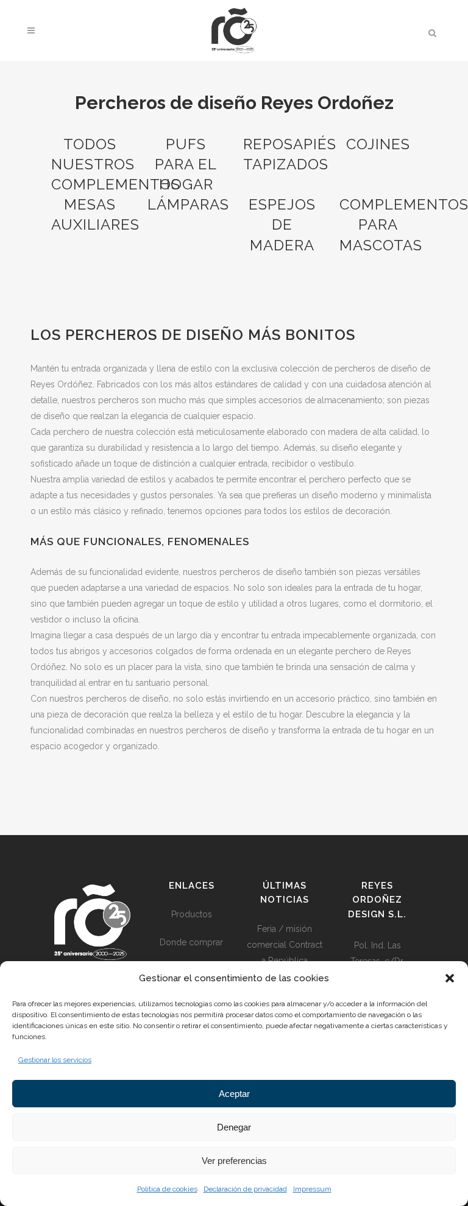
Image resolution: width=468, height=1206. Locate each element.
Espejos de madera (282, 224)
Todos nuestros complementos (115, 164)
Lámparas (188, 204)
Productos (191, 914)
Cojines (378, 144)
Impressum (312, 1189)
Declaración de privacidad (245, 1189)
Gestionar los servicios (54, 1060)
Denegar (234, 1127)
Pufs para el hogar (186, 164)
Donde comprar (191, 942)
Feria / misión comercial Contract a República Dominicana (284, 952)
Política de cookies (167, 1189)
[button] (450, 978)
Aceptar (234, 1093)
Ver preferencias (234, 1160)
